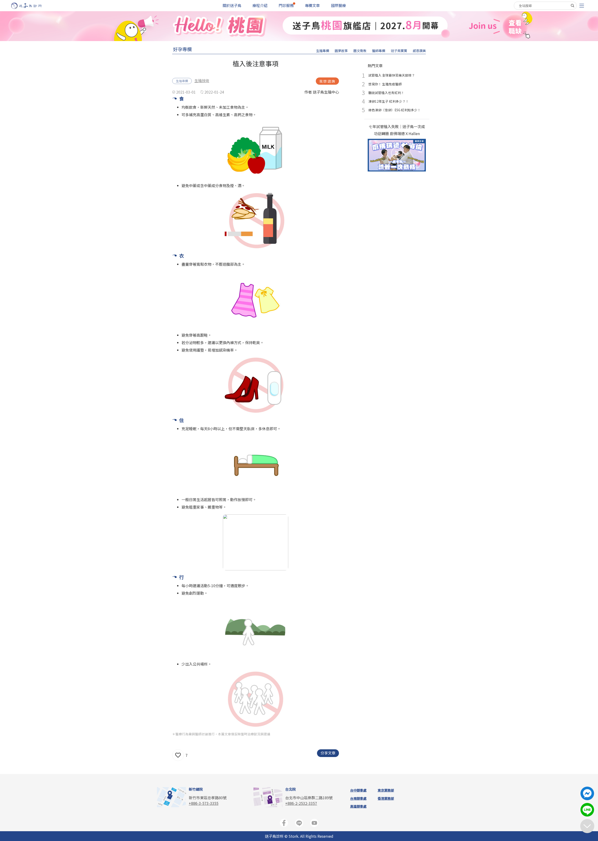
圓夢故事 (341, 50)
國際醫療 (338, 5)
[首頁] (31, 6)
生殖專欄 (322, 50)
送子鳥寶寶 (399, 50)
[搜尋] (572, 5)
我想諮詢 (327, 81)
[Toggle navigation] (582, 5)
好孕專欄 (182, 49)
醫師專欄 (378, 50)
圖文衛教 (360, 50)
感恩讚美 (419, 50)
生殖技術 (201, 80)
